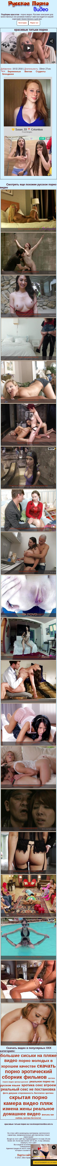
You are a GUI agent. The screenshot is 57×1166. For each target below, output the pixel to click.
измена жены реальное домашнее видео (28, 1111)
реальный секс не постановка (28, 1089)
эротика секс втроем (38, 1085)
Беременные (14, 71)
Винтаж (28, 71)
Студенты (41, 71)
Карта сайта (24, 1155)
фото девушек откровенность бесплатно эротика (28, 1093)
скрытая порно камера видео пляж (28, 1100)
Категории (23, 23)
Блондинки (8, 74)
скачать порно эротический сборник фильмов (29, 1071)
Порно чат (34, 23)
